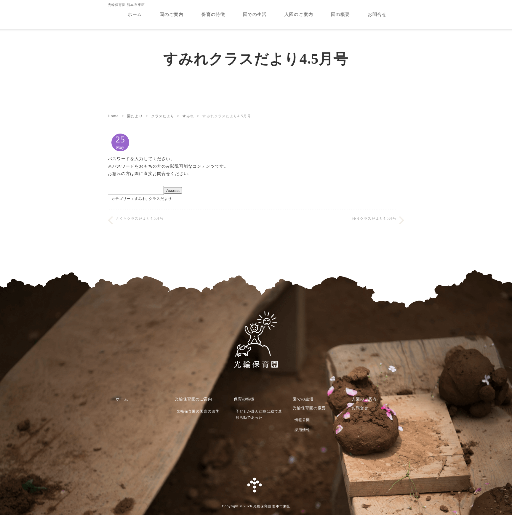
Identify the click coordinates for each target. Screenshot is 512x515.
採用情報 (302, 430)
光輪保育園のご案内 (193, 399)
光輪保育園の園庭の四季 (198, 411)
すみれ (188, 116)
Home (113, 116)
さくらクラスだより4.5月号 (140, 218)
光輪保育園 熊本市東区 (271, 506)
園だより (135, 116)
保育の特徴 (213, 14)
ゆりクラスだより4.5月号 (374, 218)
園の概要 (340, 14)
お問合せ (377, 14)
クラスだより (162, 116)
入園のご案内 (298, 14)
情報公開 (302, 420)
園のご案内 (171, 14)
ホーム (135, 14)
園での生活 (255, 14)
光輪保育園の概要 (309, 408)
